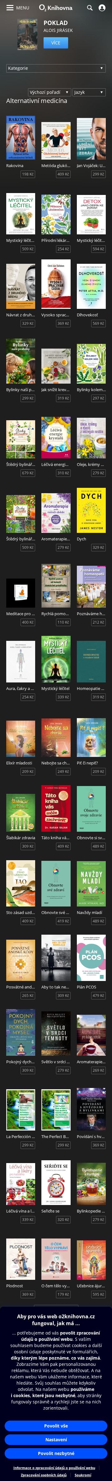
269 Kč (98, 1070)
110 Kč (63, 622)
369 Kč (63, 323)
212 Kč (98, 622)
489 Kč (98, 846)
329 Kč (28, 323)
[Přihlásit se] (101, 8)
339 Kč (63, 697)
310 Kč (63, 473)
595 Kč (98, 1294)
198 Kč (28, 174)
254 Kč (63, 249)
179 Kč (63, 1294)
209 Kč (28, 771)
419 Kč (63, 921)
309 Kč (28, 846)
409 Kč (63, 174)
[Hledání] (89, 8)
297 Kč (98, 398)
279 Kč (98, 473)
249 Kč (63, 771)
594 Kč (98, 249)
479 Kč (98, 995)
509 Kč (28, 249)
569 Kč (98, 323)
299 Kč (98, 174)
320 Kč (63, 1219)
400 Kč (28, 622)
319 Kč (63, 398)
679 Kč (28, 473)
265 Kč (28, 995)
